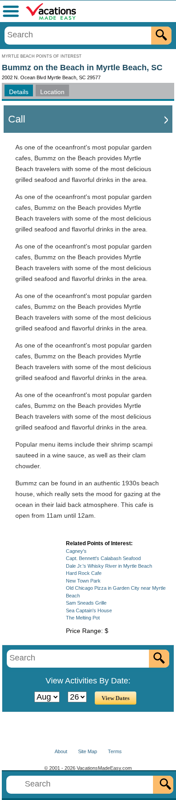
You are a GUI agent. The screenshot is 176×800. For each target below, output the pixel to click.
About (61, 751)
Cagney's (76, 551)
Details (18, 91)
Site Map (87, 751)
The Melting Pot (83, 617)
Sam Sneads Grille (86, 603)
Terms (115, 751)
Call (16, 119)
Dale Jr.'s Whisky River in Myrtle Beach (109, 566)
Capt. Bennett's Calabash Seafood (103, 558)
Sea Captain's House (89, 610)
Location (52, 91)
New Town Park (83, 580)
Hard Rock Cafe (84, 573)
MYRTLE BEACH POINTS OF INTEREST (42, 56)
